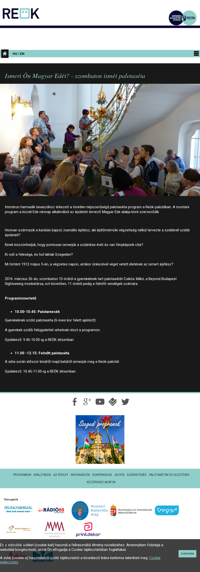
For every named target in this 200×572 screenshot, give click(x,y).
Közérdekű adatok (101, 482)
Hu (15, 54)
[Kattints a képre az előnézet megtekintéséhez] (100, 142)
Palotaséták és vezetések (169, 475)
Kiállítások (42, 475)
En (22, 54)
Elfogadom (187, 554)
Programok (22, 475)
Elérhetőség (137, 475)
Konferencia (102, 475)
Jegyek (119, 475)
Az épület (60, 475)
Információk (80, 475)
